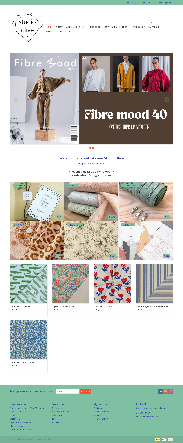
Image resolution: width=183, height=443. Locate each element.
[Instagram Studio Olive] (170, 391)
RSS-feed (56, 422)
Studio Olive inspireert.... (59, 31)
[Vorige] (16, 99)
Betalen (13, 415)
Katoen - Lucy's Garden (23, 362)
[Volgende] (167, 99)
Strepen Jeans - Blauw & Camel (153, 306)
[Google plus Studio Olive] (165, 391)
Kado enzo (71, 27)
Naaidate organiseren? (20, 429)
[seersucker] (91, 98)
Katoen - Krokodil (21, 306)
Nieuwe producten (60, 411)
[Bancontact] (164, 439)
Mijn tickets (99, 415)
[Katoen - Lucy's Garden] (29, 339)
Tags (54, 418)
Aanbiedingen (58, 415)
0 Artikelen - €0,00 (138, 2)
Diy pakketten (155, 27)
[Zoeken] (152, 22)
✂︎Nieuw (58, 27)
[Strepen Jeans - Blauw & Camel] (154, 283)
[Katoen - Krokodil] (29, 283)
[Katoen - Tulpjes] (112, 283)
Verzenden (15, 418)
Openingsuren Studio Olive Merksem (27, 408)
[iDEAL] (157, 439)
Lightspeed (50, 439)
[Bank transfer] (170, 439)
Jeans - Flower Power (64, 306)
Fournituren (110, 27)
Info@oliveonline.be (149, 416)
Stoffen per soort (89, 27)
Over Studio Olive (18, 411)
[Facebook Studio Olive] (160, 391)
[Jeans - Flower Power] (70, 283)
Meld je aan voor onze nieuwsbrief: (32, 391)
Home (49, 27)
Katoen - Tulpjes (104, 306)
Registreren (99, 408)
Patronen (124, 27)
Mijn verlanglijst (101, 418)
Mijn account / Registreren (162, 2)
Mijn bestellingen (101, 411)
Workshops (139, 27)
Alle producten (58, 408)
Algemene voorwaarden (21, 422)
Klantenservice (16, 426)
